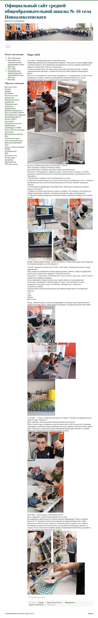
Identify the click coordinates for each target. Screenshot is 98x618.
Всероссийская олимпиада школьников (14, 131)
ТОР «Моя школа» (11, 164)
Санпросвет (9, 160)
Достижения (9, 93)
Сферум (8, 91)
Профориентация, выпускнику (11, 105)
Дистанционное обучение (14, 134)
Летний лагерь (10, 158)
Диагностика (9, 98)
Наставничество (10, 151)
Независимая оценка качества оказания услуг (14, 139)
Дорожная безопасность (13, 110)
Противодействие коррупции (15, 115)
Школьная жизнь (11, 87)
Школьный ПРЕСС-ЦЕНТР (14, 113)
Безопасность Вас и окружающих (12, 101)
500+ (6, 136)
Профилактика (10, 108)
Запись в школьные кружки (14, 147)
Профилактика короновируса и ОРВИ (13, 126)
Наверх (90, 613)
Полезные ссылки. (11, 95)
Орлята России (10, 162)
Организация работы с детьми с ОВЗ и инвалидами (13, 119)
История (8, 89)
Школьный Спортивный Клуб (13, 144)
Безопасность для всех (13, 123)
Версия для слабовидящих (14, 21)
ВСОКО (7, 149)
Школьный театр (11, 155)
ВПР (6, 153)
